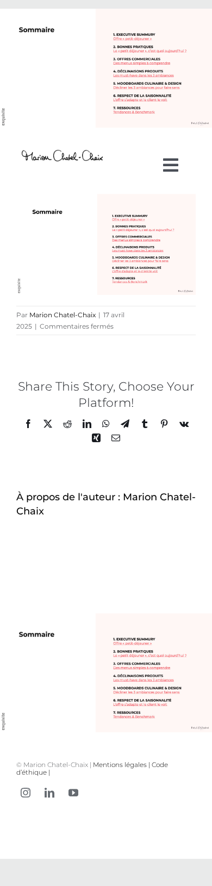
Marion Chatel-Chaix (62, 315)
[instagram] (25, 792)
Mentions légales (120, 765)
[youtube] (73, 792)
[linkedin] (49, 792)
